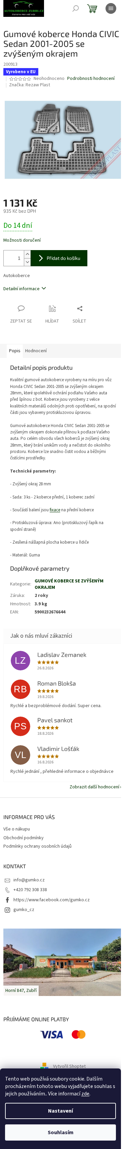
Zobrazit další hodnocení (94, 787)
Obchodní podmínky (23, 838)
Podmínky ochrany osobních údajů (37, 846)
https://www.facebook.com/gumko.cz (51, 900)
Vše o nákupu (16, 829)
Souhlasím (61, 1132)
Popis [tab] (14, 350)
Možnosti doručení (22, 240)
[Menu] (111, 8)
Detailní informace (21, 288)
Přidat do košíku (63, 258)
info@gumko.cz (29, 880)
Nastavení (60, 1111)
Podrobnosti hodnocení (91, 78)
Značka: (29, 85)
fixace (55, 510)
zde (85, 1093)
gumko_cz (23, 909)
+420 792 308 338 (30, 889)
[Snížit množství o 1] (27, 262)
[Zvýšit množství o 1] (27, 254)
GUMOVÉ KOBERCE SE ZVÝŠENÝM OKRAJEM (69, 584)
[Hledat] (75, 8)
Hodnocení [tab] (36, 350)
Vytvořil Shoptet (69, 1066)
